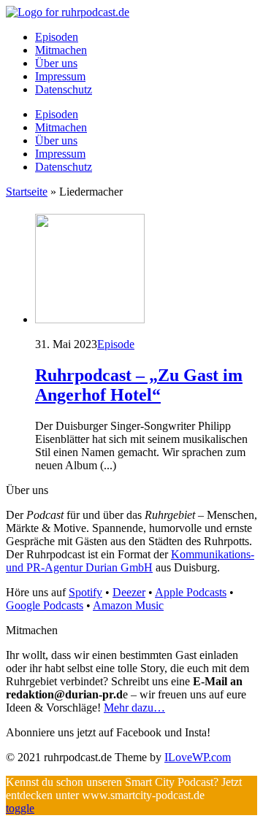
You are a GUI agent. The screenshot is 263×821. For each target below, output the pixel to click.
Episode (115, 344)
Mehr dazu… (134, 707)
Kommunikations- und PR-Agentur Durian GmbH (130, 561)
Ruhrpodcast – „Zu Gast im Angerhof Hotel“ (139, 385)
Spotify (85, 592)
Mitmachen (61, 50)
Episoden (56, 37)
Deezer (129, 592)
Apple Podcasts (190, 592)
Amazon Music (128, 605)
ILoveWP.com (197, 757)
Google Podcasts (44, 605)
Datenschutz (63, 89)
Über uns (56, 63)
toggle (20, 808)
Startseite (26, 191)
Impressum (60, 76)
